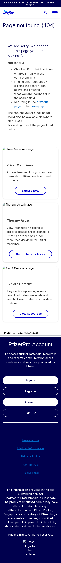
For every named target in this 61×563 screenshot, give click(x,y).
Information (36, 448)
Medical (22, 448)
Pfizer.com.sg (30, 472)
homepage (37, 106)
